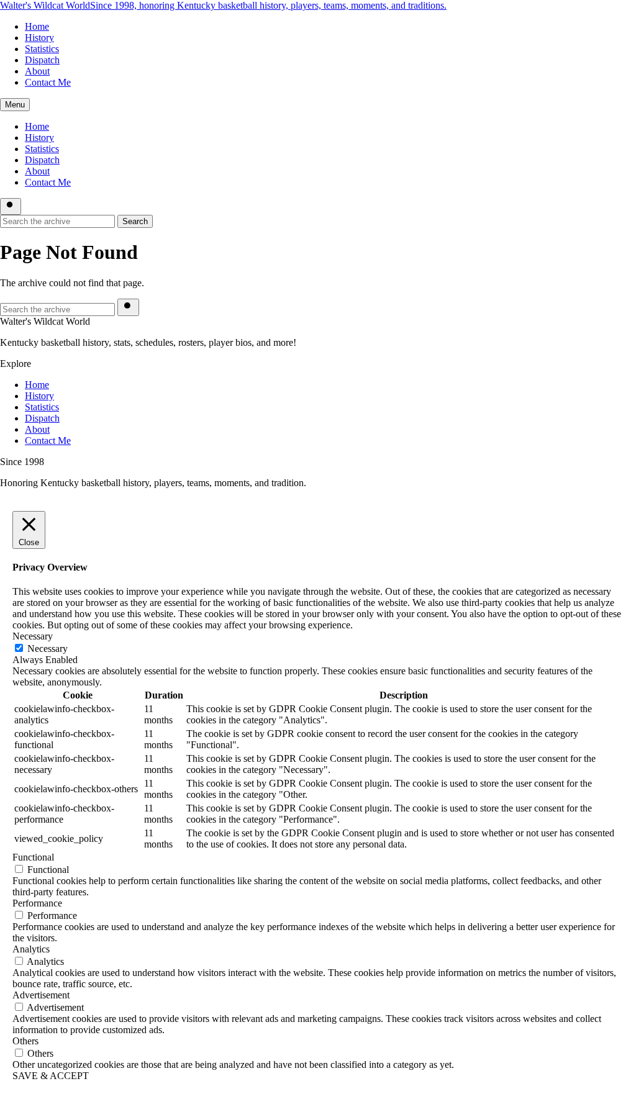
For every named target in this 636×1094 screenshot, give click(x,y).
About (37, 71)
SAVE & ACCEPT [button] (50, 1075)
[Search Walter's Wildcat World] (10, 206)
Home (37, 26)
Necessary (47, 648)
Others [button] (25, 1041)
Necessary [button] (32, 636)
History (39, 37)
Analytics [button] (31, 949)
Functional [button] (33, 857)
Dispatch (42, 60)
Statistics (42, 48)
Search (135, 221)
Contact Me (48, 82)
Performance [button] (37, 903)
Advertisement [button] (41, 995)
